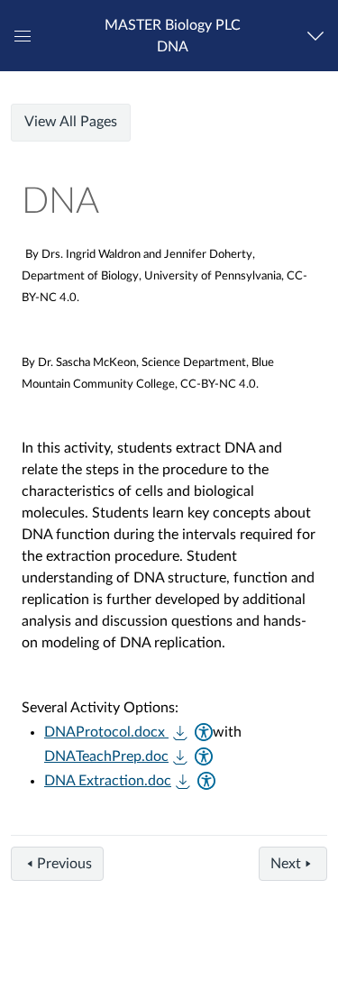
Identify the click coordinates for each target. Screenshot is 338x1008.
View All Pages (70, 122)
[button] (172, 35)
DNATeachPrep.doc (106, 756)
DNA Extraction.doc (107, 781)
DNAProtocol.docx (106, 732)
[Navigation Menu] (319, 36)
